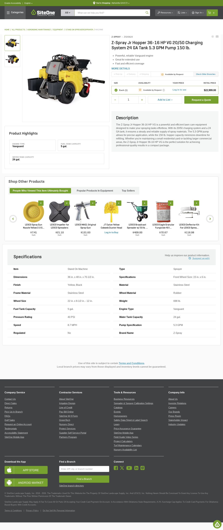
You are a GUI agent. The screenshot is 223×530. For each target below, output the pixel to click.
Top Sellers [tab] (128, 190)
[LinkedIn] (137, 469)
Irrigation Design (67, 403)
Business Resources (124, 399)
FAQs (7, 416)
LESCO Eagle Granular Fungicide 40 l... (163, 226)
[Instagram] (143, 469)
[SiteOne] (43, 15)
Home (7, 30)
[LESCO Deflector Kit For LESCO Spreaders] (189, 212)
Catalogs (118, 407)
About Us (173, 399)
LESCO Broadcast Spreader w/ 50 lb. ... (137, 226)
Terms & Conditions (13, 510)
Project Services (67, 428)
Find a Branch (67, 461)
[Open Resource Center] (217, 524)
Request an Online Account (18, 424)
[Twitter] (123, 469)
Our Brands (174, 412)
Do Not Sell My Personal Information (59, 510)
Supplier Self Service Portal (72, 433)
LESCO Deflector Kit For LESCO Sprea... (189, 226)
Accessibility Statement (16, 433)
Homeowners (120, 416)
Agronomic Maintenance (39, 30)
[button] (28, 3)
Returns (8, 407)
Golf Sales (10, 420)
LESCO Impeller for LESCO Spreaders (59, 226)
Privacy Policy (32, 510)
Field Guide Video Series (126, 437)
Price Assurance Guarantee (127, 428)
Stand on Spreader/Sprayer (79, 30)
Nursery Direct (66, 424)
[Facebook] (116, 469)
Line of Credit (65, 407)
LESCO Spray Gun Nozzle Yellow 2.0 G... (33, 226)
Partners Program (68, 437)
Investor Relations (177, 403)
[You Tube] (130, 469)
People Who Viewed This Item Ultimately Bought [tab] (40, 190)
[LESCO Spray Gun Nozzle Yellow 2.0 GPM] (33, 212)
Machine (99, 30)
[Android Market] (30, 482)
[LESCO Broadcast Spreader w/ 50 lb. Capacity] (137, 212)
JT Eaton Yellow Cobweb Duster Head (111, 226)
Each (123, 90)
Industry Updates (176, 424)
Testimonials (11, 428)
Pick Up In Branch (14, 412)
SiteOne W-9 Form (68, 416)
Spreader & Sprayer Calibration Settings (133, 403)
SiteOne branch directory (71, 486)
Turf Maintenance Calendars (128, 445)
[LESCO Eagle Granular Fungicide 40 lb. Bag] (163, 212)
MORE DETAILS (121, 68)
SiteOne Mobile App (14, 437)
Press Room (174, 416)
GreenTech (64, 420)
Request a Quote (201, 100)
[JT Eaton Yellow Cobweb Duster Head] (111, 212)
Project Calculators (123, 441)
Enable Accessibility (13, 3)
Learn (116, 424)
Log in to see (179, 89)
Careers (172, 407)
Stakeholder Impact (178, 420)
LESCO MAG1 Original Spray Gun (85, 226)
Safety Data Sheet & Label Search (131, 420)
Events (117, 412)
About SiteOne (66, 399)
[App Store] (30, 470)
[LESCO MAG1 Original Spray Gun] (85, 212)
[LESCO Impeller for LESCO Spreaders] (59, 212)
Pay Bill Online (66, 412)
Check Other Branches (206, 74)
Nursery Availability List (125, 449)
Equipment (58, 30)
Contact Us (10, 399)
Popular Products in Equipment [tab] (95, 190)
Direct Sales (11, 403)
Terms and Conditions (131, 363)
